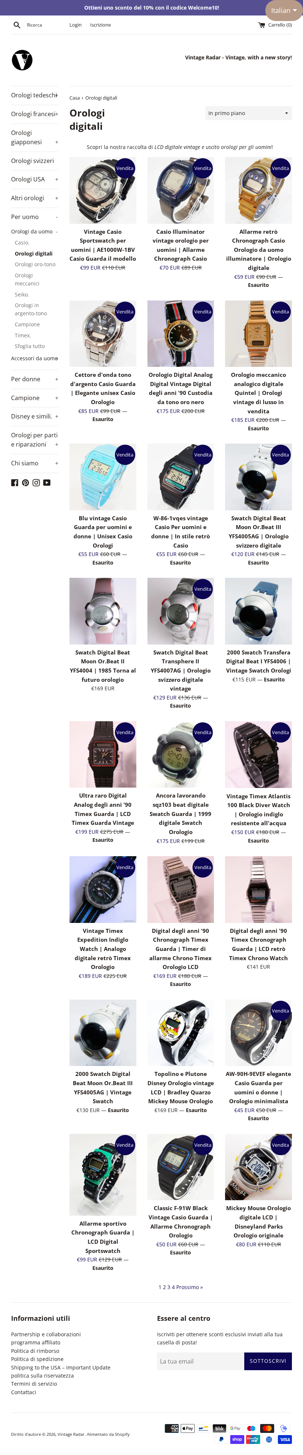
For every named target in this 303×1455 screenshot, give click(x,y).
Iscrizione (100, 25)
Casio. (22, 242)
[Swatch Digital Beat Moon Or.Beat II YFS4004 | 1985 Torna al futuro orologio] (102, 611)
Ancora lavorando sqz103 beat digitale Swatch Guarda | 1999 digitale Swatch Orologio (180, 814)
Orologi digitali (33, 253)
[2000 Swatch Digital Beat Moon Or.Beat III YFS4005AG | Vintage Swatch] (102, 1033)
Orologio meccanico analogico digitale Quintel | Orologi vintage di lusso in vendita (258, 393)
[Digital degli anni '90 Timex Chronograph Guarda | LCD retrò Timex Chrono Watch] (258, 889)
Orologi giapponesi (34, 137)
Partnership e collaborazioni (46, 1334)
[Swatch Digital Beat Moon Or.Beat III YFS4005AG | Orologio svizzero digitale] (258, 477)
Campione (27, 324)
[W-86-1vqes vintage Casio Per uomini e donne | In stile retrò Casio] (180, 477)
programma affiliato (35, 1342)
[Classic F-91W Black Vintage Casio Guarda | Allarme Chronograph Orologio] (180, 1167)
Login (75, 25)
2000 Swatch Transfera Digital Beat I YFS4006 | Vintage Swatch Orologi (258, 661)
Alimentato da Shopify (108, 1434)
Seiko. (22, 294)
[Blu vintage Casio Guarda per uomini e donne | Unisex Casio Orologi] (102, 477)
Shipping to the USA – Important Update (60, 1367)
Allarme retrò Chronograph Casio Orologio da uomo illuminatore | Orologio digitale (258, 250)
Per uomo (34, 217)
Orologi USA (34, 179)
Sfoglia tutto (30, 346)
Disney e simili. (34, 416)
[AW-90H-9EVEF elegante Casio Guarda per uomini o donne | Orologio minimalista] (258, 1033)
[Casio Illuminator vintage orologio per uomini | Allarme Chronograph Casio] (180, 190)
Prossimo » (189, 1287)
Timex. (23, 335)
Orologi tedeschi (34, 95)
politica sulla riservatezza (42, 1375)
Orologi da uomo (34, 231)
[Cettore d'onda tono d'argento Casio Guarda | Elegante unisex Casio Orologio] (102, 334)
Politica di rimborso (35, 1350)
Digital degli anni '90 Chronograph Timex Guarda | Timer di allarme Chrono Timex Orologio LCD (180, 949)
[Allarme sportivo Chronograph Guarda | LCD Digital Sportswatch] (102, 1175)
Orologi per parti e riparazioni (34, 440)
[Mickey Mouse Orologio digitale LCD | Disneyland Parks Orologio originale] (258, 1167)
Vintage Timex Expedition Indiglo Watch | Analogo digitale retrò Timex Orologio (103, 949)
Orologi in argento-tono (31, 309)
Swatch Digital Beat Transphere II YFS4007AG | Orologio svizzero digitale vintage (181, 671)
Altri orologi (34, 198)
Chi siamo (34, 463)
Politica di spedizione (37, 1358)
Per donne (34, 379)
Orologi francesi (34, 114)
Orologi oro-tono (35, 264)
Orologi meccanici (27, 279)
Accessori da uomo (34, 358)
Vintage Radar (71, 1434)
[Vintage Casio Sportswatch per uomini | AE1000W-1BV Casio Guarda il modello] (102, 190)
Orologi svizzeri (32, 161)
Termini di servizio (34, 1383)
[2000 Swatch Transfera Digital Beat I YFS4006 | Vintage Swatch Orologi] (258, 611)
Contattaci (23, 1392)
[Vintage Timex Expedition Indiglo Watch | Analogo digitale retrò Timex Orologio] (102, 889)
